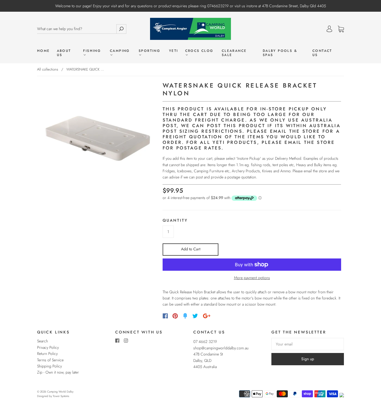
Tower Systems (61, 396)
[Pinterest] (175, 316)
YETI (173, 51)
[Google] (206, 316)
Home (43, 51)
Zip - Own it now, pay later (58, 372)
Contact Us (322, 53)
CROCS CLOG (199, 51)
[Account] (329, 29)
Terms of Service (50, 360)
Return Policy (47, 353)
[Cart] (341, 29)
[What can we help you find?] (76, 28)
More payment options (252, 277)
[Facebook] (165, 316)
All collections (47, 69)
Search (42, 341)
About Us (64, 53)
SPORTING (149, 51)
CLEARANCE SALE (234, 53)
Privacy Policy (48, 347)
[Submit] (121, 28)
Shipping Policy (49, 366)
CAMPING (120, 51)
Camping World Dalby (60, 392)
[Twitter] (195, 316)
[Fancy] (185, 316)
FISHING (92, 51)
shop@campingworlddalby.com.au (221, 348)
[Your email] (307, 344)
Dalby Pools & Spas (280, 53)
